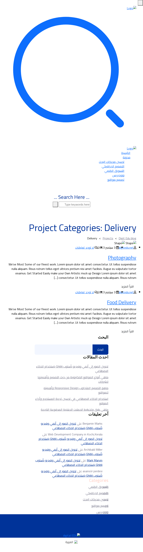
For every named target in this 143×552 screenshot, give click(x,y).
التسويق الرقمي (114, 171)
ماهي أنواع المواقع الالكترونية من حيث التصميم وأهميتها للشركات (73, 379)
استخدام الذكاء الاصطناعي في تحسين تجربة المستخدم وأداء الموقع (71, 401)
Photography (122, 257)
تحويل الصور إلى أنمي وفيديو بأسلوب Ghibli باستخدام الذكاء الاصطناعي (72, 368)
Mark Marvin (94, 460)
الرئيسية (125, 153)
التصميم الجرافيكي (113, 166)
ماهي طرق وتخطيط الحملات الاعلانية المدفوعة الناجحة (74, 409)
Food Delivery (121, 302)
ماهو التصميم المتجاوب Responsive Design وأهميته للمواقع (76, 390)
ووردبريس (118, 175)
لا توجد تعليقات (84, 247)
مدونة (126, 157)
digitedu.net (126, 247)
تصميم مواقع (115, 179)
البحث (103, 337)
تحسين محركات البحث (111, 162)
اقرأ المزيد (127, 286)
